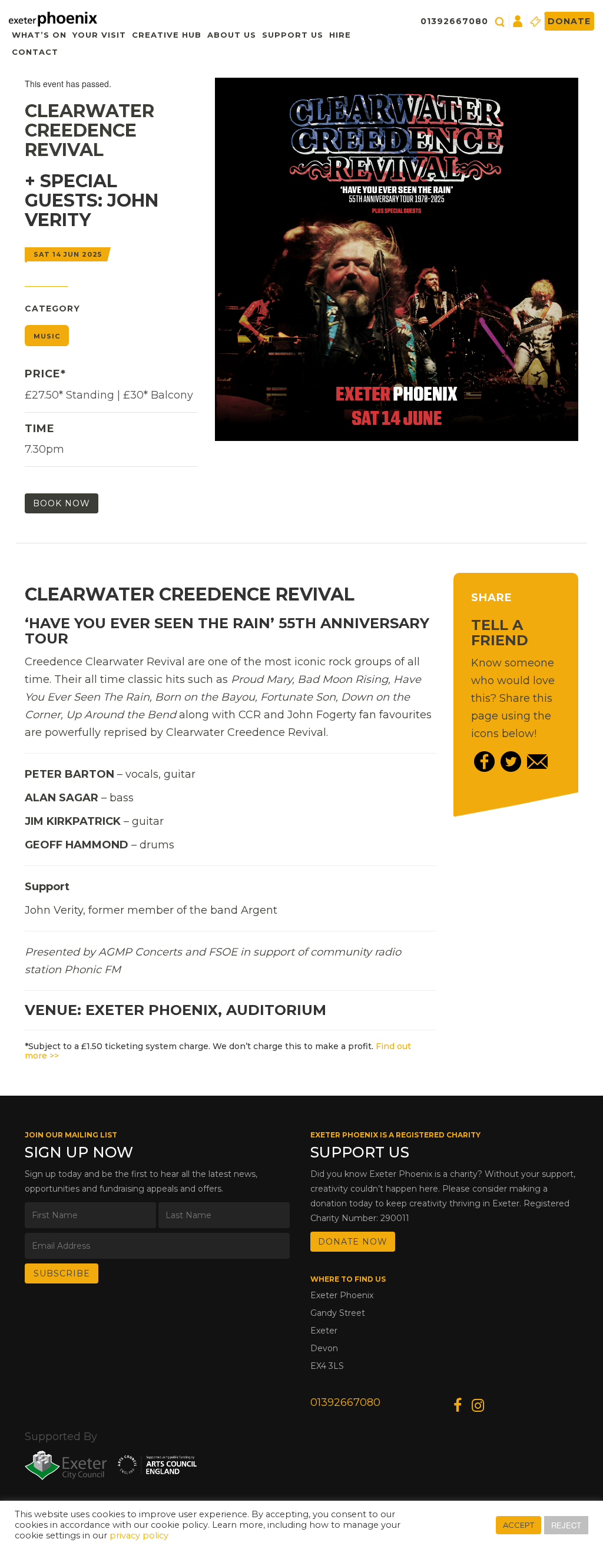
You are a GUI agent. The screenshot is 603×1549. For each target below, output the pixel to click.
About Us (231, 34)
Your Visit (99, 34)
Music (47, 336)
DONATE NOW (352, 1241)
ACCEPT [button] (518, 1525)
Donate (569, 21)
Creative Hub (166, 34)
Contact (35, 52)
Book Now (61, 503)
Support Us (292, 34)
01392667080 (454, 21)
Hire (340, 34)
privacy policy (139, 1535)
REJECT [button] (566, 1525)
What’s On (39, 34)
